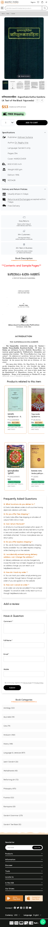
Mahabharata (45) (11, 771)
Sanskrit (13, 13)
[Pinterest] (21, 908)
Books (8, 13)
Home (3, 13)
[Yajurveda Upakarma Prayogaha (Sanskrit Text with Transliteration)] (39, 411)
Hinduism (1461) (9, 735)
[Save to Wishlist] (37, 101)
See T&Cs (28, 225)
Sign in (33, 2)
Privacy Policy (38, 683)
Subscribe (37, 847)
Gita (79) (7, 726)
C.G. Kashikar (14, 419)
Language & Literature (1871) (14, 753)
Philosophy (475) (10, 789)
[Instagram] (24, 908)
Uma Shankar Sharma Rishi (14, 477)
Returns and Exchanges (19, 199)
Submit (12, 688)
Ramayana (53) (9, 806)
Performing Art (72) (11, 780)
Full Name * (8, 640)
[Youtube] (30, 908)
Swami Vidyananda (35, 477)
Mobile (6, 669)
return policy (8, 538)
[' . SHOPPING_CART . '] (42, 2)
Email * (6, 654)
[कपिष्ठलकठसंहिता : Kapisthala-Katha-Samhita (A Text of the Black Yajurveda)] (5, 85)
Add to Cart (32, 123)
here (23, 578)
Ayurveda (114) (9, 717)
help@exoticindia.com (12, 568)
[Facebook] (15, 908)
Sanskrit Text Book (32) (12, 824)
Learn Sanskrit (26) (11, 762)
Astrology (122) (9, 708)
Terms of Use (27, 683)
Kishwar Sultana (25, 137)
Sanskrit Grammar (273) (13, 815)
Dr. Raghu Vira (21, 143)
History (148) (8, 744)
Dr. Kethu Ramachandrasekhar (39, 420)
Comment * (8, 621)
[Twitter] (18, 908)
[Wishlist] (38, 2)
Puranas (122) (9, 797)
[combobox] (23, 8)
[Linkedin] (27, 908)
